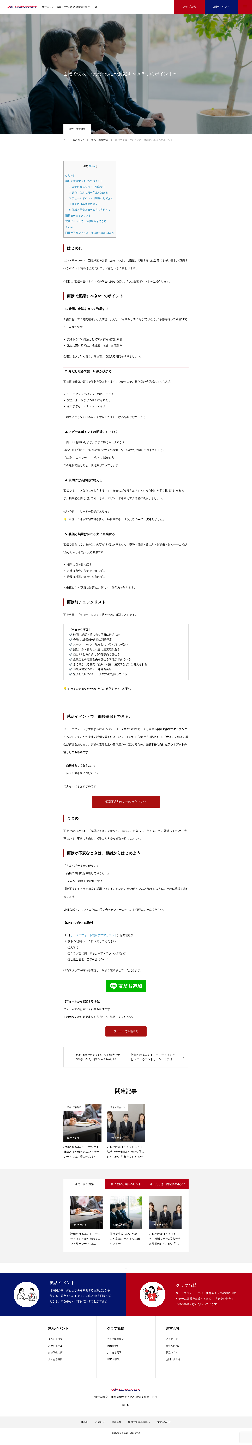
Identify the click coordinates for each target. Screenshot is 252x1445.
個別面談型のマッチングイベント (126, 801)
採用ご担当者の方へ (139, 1422)
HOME (84, 1422)
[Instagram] (123, 1405)
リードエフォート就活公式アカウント (93, 935)
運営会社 (116, 1422)
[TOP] (126, 1268)
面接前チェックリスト (78, 215)
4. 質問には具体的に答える (84, 204)
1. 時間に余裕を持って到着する (87, 186)
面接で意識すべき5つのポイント (84, 181)
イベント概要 (55, 1338)
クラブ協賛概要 (115, 1338)
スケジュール (55, 1345)
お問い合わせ (173, 1359)
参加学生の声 (55, 1352)
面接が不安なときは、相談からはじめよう (89, 232)
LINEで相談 (113, 1359)
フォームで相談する (126, 1031)
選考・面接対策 (77, 128)
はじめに (70, 175)
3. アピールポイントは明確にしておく (91, 198)
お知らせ (100, 1422)
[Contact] (128, 1405)
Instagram (112, 1345)
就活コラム (172, 1352)
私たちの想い (173, 1345)
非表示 (92, 166)
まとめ (69, 227)
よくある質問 (55, 1359)
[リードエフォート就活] (22, 7)
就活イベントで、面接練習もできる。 (87, 221)
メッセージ (172, 1338)
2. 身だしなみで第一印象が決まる (88, 192)
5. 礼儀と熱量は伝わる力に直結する (90, 209)
